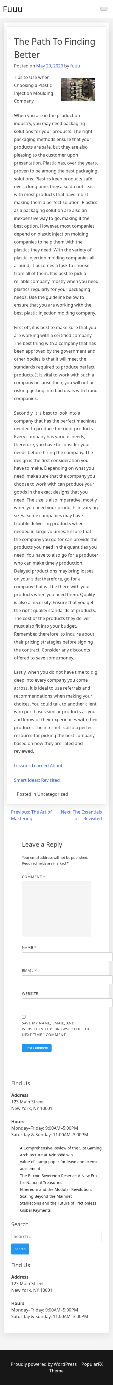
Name (29, 947)
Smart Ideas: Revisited (37, 780)
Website (30, 993)
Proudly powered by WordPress (44, 1364)
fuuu (75, 66)
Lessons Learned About (38, 766)
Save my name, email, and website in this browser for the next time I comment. (56, 1029)
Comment (33, 876)
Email (29, 970)
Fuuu (13, 9)
